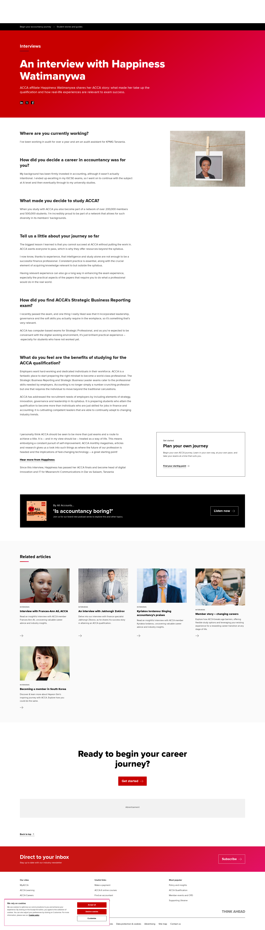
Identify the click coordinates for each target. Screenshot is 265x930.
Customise (92, 918)
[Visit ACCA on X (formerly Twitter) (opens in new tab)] (27, 102)
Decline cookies (92, 912)
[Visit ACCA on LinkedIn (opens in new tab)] (21, 102)
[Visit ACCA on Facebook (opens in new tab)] (32, 102)
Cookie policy (34, 915)
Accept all (92, 905)
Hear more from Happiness (37, 459)
